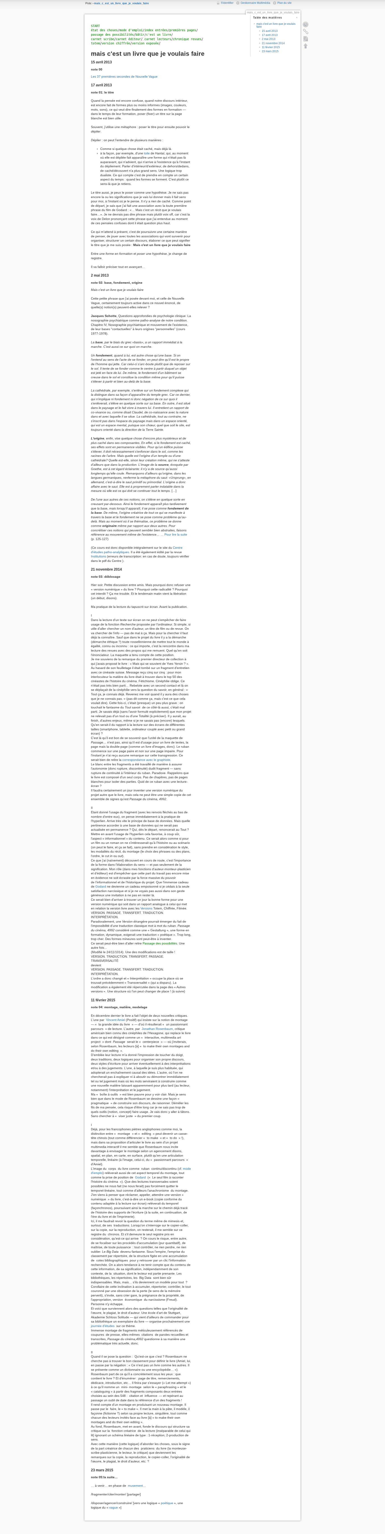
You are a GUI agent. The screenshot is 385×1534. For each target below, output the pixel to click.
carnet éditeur (128, 39)
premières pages (182, 30)
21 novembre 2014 (273, 43)
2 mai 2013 (268, 39)
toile (147, 153)
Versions (146, 908)
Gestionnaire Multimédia (255, 2)
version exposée (145, 43)
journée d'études (103, 1326)
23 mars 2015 (270, 51)
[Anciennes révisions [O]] (305, 24)
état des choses (104, 30)
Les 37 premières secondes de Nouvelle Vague (124, 76)
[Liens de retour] (305, 31)
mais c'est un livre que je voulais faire (275, 25)
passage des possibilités (112, 34)
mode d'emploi (131, 30)
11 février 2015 (271, 47)
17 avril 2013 (270, 35)
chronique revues (187, 39)
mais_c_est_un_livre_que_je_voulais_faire (121, 3)
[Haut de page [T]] (305, 45)
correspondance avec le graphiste (146, 760)
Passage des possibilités (160, 943)
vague (113, 1507)
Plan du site (284, 2)
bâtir (139, 34)
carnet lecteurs (157, 39)
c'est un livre (158, 34)
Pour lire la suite (175, 534)
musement (135, 1485)
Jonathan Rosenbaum (157, 1029)
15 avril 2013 (270, 31)
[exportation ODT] (305, 38)
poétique (167, 1503)
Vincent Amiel (115, 1020)
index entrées (156, 30)
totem (95, 43)
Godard (100, 886)
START (95, 26)
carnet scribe (102, 39)
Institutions (98, 556)
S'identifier (227, 2)
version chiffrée (116, 43)
